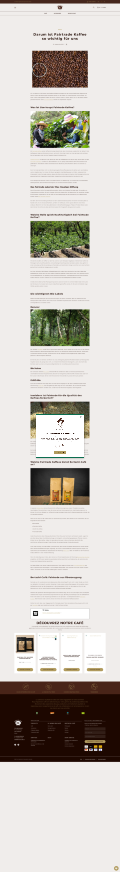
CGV (81, 759)
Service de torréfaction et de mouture (37, 744)
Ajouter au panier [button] (25, 669)
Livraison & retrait (69, 743)
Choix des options (48, 669)
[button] (81, 417)
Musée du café (51, 730)
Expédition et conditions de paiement (71, 741)
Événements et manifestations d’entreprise (38, 741)
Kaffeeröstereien (34, 159)
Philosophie (67, 725)
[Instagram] (18, 745)
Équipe (66, 728)
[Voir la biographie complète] (61, 613)
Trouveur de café (35, 732)
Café (45, 13)
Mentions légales (102, 759)
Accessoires (57, 13)
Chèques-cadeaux (35, 730)
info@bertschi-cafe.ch (19, 739)
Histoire (66, 730)
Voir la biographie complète (51, 613)
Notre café (50, 725)
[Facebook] (15, 745)
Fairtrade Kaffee (36, 151)
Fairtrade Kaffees (48, 99)
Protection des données (90, 759)
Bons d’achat (72, 13)
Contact (66, 732)
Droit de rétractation (69, 746)
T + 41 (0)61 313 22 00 (19, 736)
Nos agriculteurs (51, 728)
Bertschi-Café (70, 723)
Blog (49, 737)
